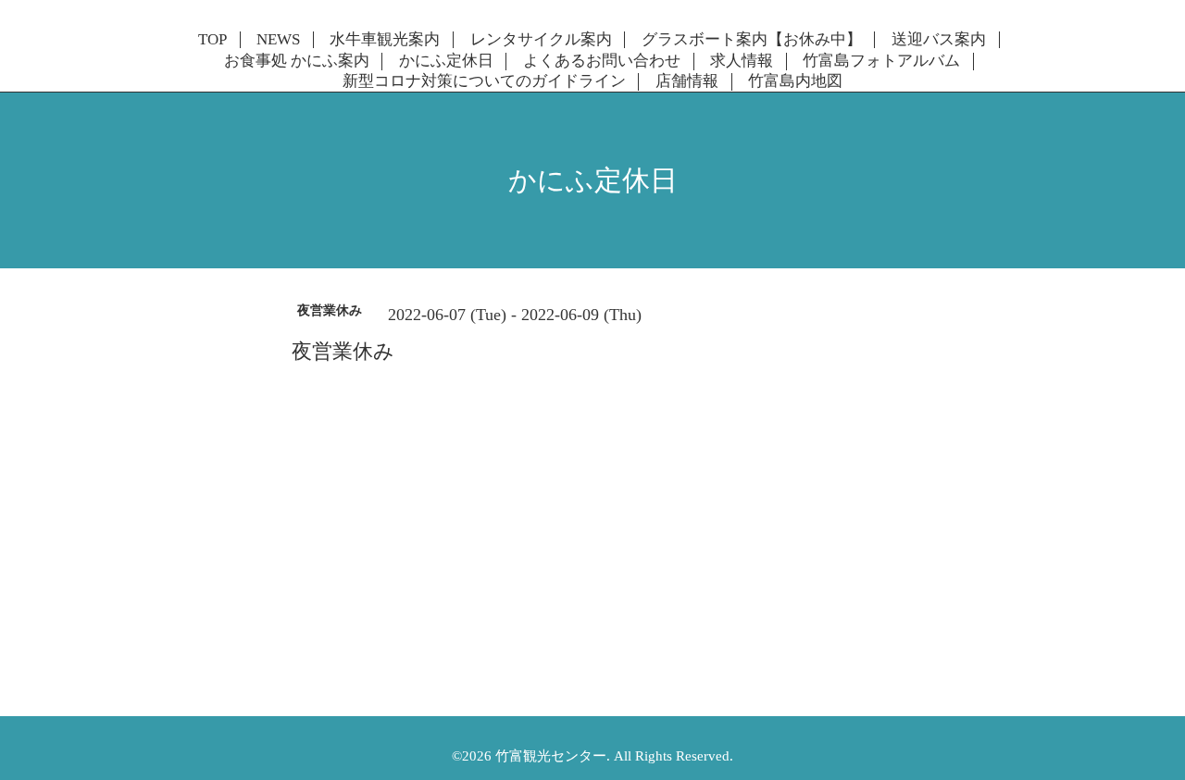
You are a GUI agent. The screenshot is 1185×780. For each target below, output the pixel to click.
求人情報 (741, 61)
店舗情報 (686, 81)
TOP (212, 39)
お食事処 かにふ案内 (296, 61)
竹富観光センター (550, 756)
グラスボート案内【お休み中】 (752, 39)
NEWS (278, 39)
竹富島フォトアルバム (881, 61)
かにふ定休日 (446, 61)
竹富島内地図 (795, 81)
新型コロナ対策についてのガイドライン (484, 81)
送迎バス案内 (939, 39)
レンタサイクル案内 (541, 39)
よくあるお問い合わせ (601, 61)
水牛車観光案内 (385, 39)
